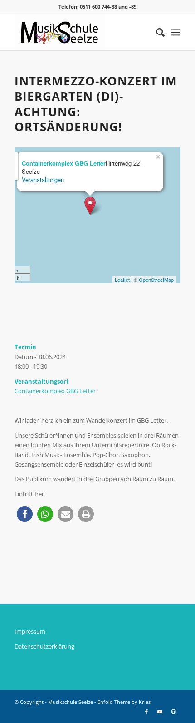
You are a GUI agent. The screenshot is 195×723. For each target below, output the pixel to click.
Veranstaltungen (43, 179)
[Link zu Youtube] (160, 711)
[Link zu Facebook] (146, 711)
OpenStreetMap (156, 279)
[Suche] (156, 32)
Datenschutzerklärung (44, 646)
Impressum (30, 631)
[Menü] (175, 32)
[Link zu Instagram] (173, 711)
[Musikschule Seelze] (81, 32)
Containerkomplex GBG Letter (55, 391)
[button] (25, 514)
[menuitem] (156, 32)
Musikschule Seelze (70, 701)
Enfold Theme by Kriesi (125, 701)
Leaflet (122, 279)
